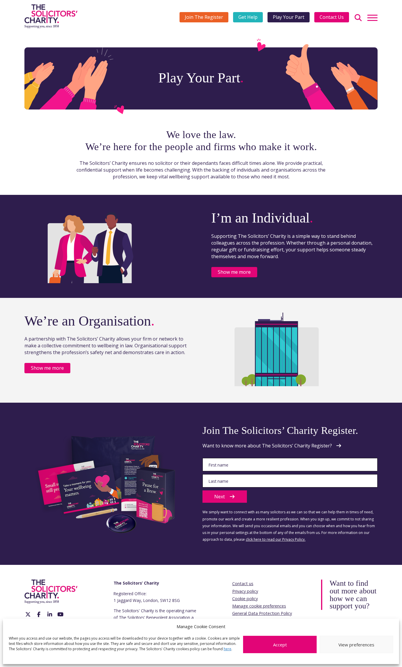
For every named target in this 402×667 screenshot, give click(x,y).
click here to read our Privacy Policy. (275, 539)
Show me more (234, 272)
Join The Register (204, 17)
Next (219, 496)
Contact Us (332, 17)
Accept (280, 645)
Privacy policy (245, 591)
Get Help (248, 17)
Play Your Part (288, 17)
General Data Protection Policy (262, 613)
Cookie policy (245, 598)
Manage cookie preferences (259, 606)
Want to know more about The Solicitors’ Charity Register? (267, 445)
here (227, 648)
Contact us (242, 583)
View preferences (356, 645)
